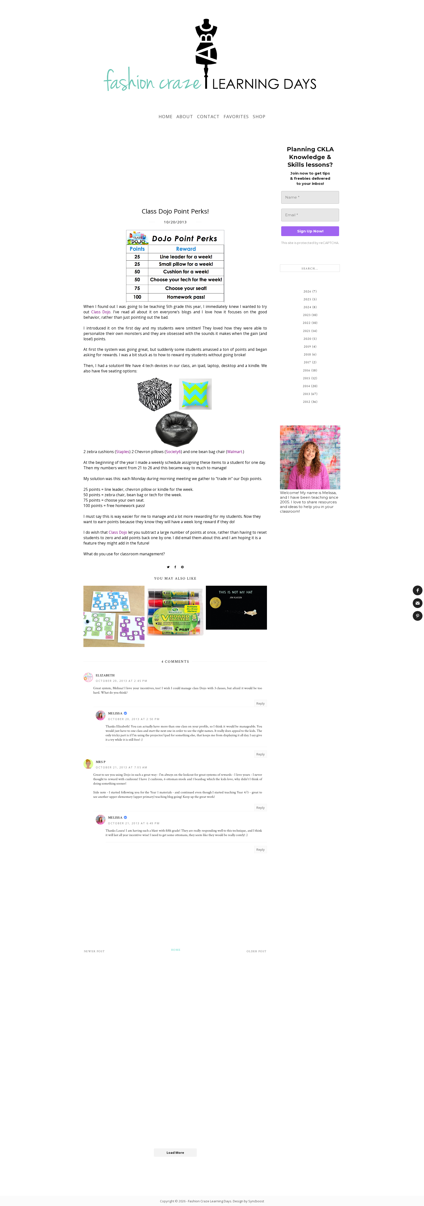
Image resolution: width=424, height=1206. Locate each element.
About (184, 116)
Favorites (236, 116)
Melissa (115, 713)
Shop (259, 116)
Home (165, 116)
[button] (418, 590)
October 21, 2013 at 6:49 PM (134, 823)
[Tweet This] (168, 567)
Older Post (256, 951)
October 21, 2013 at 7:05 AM (121, 767)
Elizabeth (105, 675)
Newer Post (94, 951)
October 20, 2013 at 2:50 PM (134, 719)
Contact (208, 116)
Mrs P (101, 762)
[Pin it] (182, 567)
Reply (260, 703)
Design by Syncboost (248, 1201)
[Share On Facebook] (175, 567)
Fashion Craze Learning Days (209, 1201)
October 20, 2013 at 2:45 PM (121, 681)
